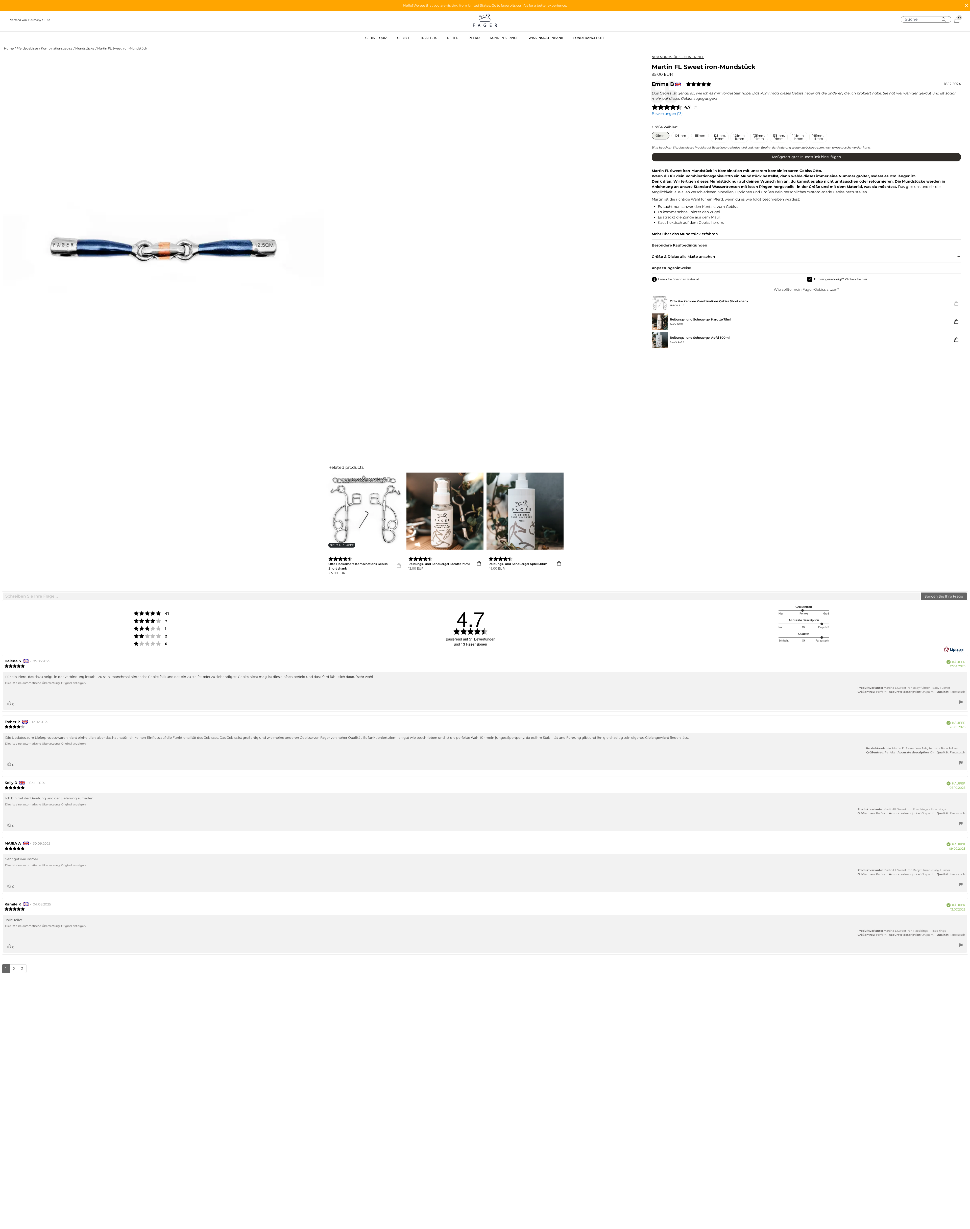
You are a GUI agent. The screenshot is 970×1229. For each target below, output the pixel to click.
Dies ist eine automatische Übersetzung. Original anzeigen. (45, 683)
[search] (928, 19)
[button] (485, 5)
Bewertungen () (667, 113)
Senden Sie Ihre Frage (944, 596)
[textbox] (462, 596)
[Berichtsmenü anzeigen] (961, 702)
